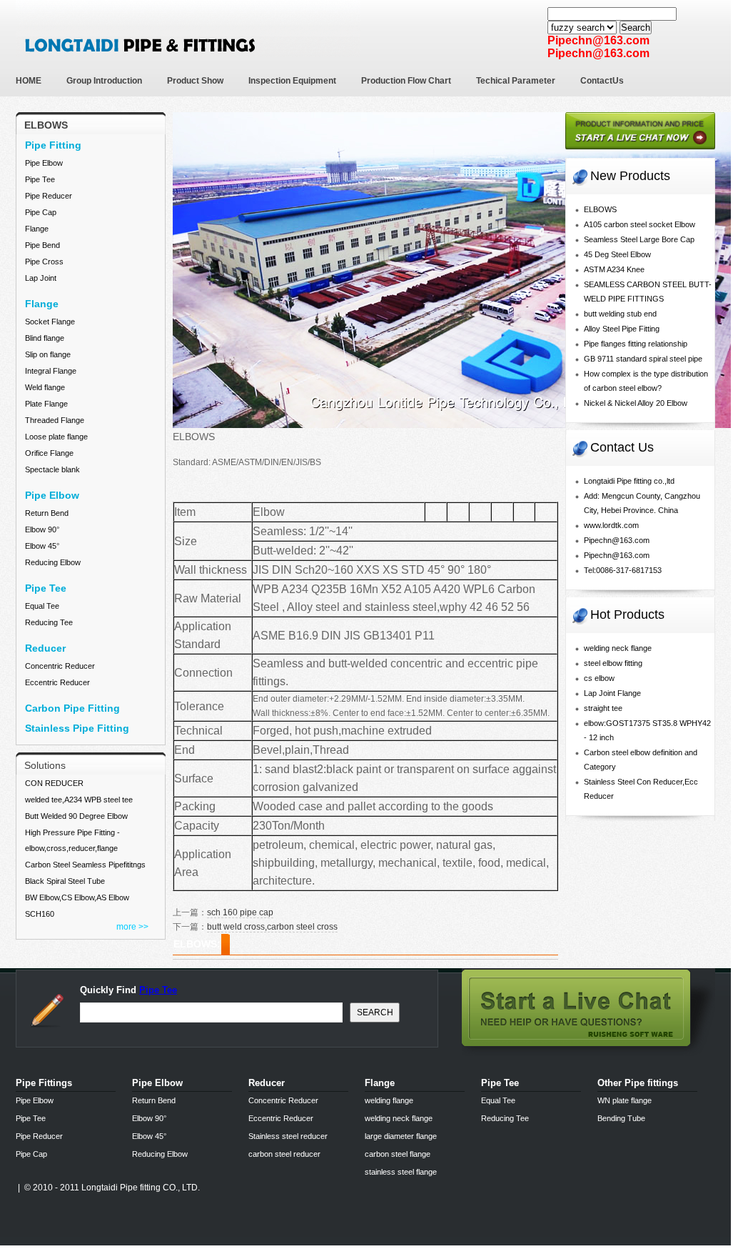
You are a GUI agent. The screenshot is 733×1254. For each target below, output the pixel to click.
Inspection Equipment (292, 81)
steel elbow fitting (613, 663)
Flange (37, 228)
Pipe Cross (44, 261)
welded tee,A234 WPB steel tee (79, 799)
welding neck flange (618, 648)
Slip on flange (48, 354)
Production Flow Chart (406, 81)
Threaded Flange (54, 420)
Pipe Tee (40, 179)
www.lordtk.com (611, 525)
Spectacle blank (52, 469)
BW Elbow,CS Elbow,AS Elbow (77, 897)
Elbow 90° (42, 529)
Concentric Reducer (60, 666)
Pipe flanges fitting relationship (635, 343)
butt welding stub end (620, 313)
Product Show (195, 81)
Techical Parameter (515, 81)
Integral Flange (50, 371)
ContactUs (602, 81)
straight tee (603, 708)
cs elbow (599, 678)
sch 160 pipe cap (240, 912)
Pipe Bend (42, 245)
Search (635, 27)
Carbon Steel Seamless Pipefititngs (85, 864)
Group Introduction (104, 81)
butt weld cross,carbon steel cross (272, 927)
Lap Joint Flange (612, 693)
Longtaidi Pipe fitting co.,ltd (629, 481)
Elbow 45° (42, 546)
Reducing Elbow (53, 562)
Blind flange (44, 338)
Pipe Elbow (44, 163)
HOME (28, 81)
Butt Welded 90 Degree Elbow (76, 816)
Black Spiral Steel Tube (65, 881)
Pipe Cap (40, 212)
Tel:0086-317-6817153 (623, 570)
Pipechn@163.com (616, 540)
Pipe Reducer (48, 195)
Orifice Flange (49, 453)
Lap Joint (40, 278)
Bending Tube (621, 1118)
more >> (132, 927)
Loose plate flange (56, 436)
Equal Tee (42, 606)
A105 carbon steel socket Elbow (639, 224)
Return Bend (47, 513)
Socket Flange (50, 321)
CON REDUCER (54, 783)
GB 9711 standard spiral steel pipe (643, 358)
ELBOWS (600, 209)
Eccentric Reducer (57, 682)
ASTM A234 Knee (614, 269)
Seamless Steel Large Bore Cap (639, 239)
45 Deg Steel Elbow (617, 254)
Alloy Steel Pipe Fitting (621, 328)
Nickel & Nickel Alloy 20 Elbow (635, 403)
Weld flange (45, 387)
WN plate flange (624, 1100)
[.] (640, 154)
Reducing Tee (49, 622)
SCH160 (39, 914)
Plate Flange (46, 403)
